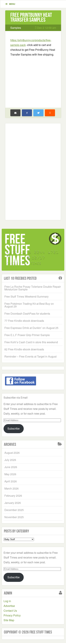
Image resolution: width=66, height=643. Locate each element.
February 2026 (13, 496)
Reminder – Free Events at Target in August (30, 356)
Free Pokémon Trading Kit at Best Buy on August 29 (29, 305)
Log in (7, 601)
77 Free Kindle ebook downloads (24, 321)
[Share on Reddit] (50, 112)
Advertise (9, 606)
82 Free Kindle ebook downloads (24, 349)
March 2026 (11, 488)
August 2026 (12, 453)
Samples (15, 28)
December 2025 (14, 510)
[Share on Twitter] (38, 112)
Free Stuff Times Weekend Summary (26, 296)
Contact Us (10, 611)
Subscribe (13, 428)
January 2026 (12, 503)
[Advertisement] (33, 80)
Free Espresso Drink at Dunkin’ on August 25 (31, 328)
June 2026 (10, 467)
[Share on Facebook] (27, 112)
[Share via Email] (15, 112)
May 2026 (10, 474)
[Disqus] (33, 171)
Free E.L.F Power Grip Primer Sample (27, 335)
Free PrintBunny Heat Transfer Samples (31, 17)
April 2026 (10, 481)
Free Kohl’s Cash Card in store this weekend (31, 342)
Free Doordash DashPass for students (27, 313)
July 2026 (10, 460)
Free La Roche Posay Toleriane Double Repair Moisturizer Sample (32, 288)
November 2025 (14, 517)
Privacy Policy (12, 615)
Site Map (9, 620)
